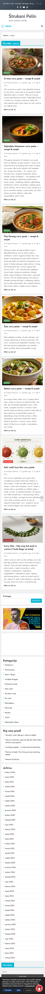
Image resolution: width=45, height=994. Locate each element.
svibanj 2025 (10, 843)
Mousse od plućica (12, 759)
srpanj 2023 (9, 948)
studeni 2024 (10, 872)
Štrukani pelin (22, 16)
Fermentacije (9, 670)
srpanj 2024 (9, 891)
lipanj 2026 (9, 782)
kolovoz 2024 (10, 886)
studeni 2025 (10, 815)
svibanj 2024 (10, 900)
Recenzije (8, 708)
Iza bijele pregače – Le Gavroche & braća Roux (23, 747)
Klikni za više (8, 109)
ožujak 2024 (9, 910)
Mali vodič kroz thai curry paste (19, 467)
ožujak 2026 (9, 796)
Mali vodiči (8, 462)
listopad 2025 (10, 820)
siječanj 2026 (10, 805)
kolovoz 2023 (10, 943)
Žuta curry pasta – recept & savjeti (20, 326)
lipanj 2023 (9, 953)
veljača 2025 (9, 858)
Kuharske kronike (11, 684)
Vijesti (7, 717)
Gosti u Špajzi (10, 674)
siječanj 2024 (10, 919)
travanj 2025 (9, 848)
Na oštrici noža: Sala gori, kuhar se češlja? (21, 735)
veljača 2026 (10, 801)
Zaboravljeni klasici (12, 722)
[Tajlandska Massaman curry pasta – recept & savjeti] (22, 129)
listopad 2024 (10, 877)
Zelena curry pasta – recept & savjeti (22, 388)
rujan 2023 (9, 939)
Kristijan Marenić (12, 83)
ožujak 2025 (9, 853)
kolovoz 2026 (10, 772)
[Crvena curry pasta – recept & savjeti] (22, 61)
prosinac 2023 (10, 924)
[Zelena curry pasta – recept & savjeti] (22, 371)
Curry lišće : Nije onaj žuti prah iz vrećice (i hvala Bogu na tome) (20, 547)
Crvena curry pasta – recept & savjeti (22, 78)
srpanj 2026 (9, 777)
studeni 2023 (10, 929)
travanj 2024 (9, 905)
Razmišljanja (9, 703)
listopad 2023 (10, 934)
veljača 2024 (10, 915)
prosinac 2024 (10, 867)
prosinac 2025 (10, 810)
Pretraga (7, 596)
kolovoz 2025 (10, 829)
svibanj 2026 (10, 786)
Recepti (6, 73)
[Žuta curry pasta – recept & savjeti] (22, 309)
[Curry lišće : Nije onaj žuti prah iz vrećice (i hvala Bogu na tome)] (22, 529)
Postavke (28, 990)
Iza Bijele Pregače (11, 679)
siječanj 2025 (10, 862)
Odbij (18, 990)
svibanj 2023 (10, 957)
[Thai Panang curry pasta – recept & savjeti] (22, 219)
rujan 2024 (9, 881)
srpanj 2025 (9, 834)
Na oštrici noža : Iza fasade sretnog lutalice (18, 3)
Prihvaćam (7, 990)
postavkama (29, 986)
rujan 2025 (9, 824)
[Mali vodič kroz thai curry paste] (22, 450)
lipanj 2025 (9, 839)
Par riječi (8, 698)
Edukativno (8, 540)
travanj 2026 (9, 791)
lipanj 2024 (9, 896)
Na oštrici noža (10, 693)
